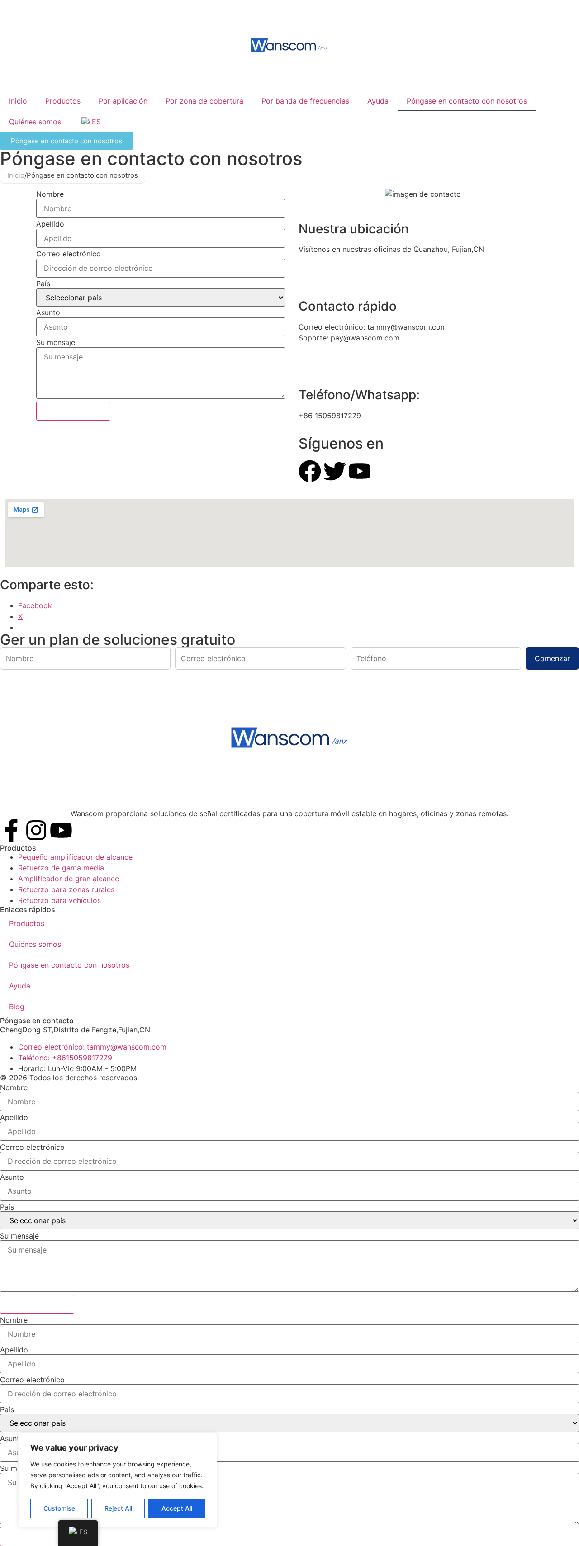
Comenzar (552, 658)
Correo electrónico (68, 253)
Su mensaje (55, 342)
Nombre (50, 194)
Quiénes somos (35, 121)
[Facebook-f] (11, 830)
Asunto (48, 312)
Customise (59, 1508)
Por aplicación (123, 100)
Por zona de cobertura (204, 100)
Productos (63, 100)
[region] (117, 1480)
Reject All (118, 1508)
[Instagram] (36, 830)
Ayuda (378, 100)
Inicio (18, 100)
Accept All (176, 1508)
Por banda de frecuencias (305, 100)
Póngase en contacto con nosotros (467, 100)
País (43, 283)
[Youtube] (61, 830)
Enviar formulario (73, 411)
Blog (16, 1006)
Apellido (50, 223)
